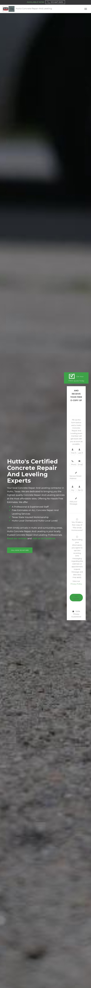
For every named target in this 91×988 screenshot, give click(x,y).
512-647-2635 (57, 2)
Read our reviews (17, 538)
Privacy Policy (76, 584)
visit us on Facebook (43, 538)
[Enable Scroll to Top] (86, 983)
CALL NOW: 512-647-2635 (20, 550)
